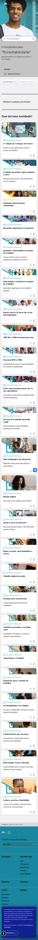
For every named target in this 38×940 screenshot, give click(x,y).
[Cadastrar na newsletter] (33, 844)
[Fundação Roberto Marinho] (5, 4)
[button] (30, 155)
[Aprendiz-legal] (12, 4)
